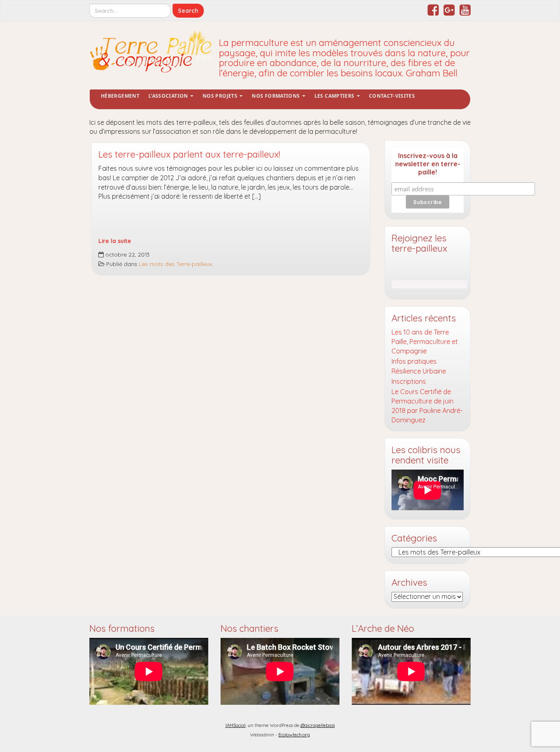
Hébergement (120, 95)
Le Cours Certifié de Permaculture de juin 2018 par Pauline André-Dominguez (427, 405)
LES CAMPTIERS (335, 95)
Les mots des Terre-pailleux (175, 263)
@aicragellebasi (317, 725)
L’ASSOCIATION (168, 95)
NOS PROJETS (221, 95)
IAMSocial (235, 725)
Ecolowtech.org (294, 735)
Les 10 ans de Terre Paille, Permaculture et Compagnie (425, 341)
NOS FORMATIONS (276, 95)
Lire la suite (114, 240)
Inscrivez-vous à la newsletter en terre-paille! (427, 163)
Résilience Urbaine (419, 371)
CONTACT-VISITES (392, 95)
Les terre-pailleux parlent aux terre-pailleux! (189, 154)
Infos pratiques (414, 361)
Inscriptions (409, 381)
